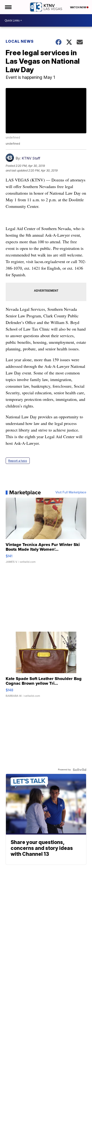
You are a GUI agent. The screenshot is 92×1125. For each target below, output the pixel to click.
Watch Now (78, 7)
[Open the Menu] (8, 7)
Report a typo (17, 460)
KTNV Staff (31, 158)
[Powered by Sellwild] (79, 769)
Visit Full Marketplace (70, 492)
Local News (20, 41)
